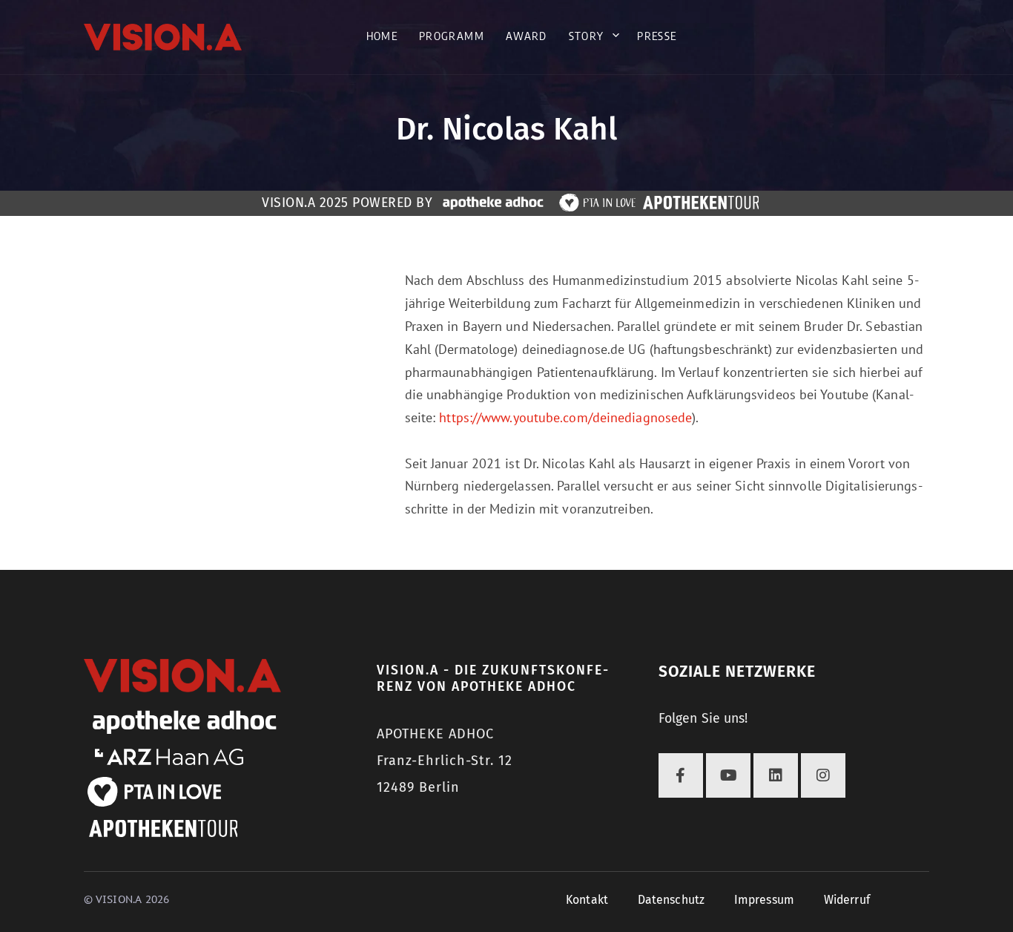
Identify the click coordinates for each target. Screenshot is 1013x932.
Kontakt (587, 900)
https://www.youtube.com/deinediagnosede (565, 417)
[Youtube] (728, 775)
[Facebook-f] (681, 775)
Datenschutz (671, 900)
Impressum (764, 900)
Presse (656, 35)
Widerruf (847, 900)
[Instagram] (823, 775)
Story (586, 35)
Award (526, 35)
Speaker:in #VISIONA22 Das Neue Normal (261, 223)
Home (381, 35)
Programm (451, 35)
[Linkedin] (775, 775)
